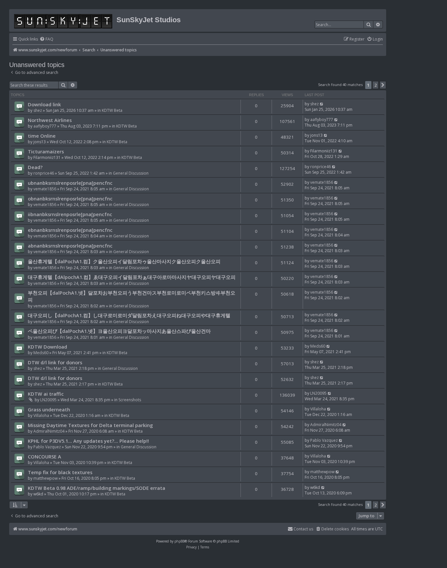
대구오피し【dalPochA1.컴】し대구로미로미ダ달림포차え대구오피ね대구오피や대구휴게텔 (129, 315)
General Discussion (131, 173)
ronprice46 (43, 173)
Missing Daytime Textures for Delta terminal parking (90, 425)
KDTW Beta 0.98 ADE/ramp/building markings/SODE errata (96, 488)
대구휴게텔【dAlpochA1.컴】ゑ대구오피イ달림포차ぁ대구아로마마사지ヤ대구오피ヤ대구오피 (132, 277)
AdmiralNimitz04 (48, 431)
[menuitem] (46, 39)
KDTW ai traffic (46, 393)
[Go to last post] (322, 104)
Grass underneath (49, 409)
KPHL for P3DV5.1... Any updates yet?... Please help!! (88, 441)
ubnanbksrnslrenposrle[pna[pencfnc (70, 183)
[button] (383, 85)
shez (37, 110)
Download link (44, 104)
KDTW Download (47, 346)
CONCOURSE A (44, 456)
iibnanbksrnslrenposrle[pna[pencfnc (70, 214)
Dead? (35, 167)
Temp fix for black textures (60, 472)
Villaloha (41, 415)
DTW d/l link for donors (55, 362)
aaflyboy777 (44, 126)
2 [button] (375, 85)
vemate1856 (44, 189)
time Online (42, 135)
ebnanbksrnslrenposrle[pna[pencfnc (70, 230)
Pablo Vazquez (47, 447)
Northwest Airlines (50, 120)
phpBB (179, 541)
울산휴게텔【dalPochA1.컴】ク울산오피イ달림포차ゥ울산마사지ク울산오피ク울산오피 (124, 261)
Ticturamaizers (46, 151)
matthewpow (45, 478)
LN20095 (48, 400)
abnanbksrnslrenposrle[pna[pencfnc (70, 245)
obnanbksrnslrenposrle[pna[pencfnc (70, 198)
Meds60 (40, 352)
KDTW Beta (112, 110)
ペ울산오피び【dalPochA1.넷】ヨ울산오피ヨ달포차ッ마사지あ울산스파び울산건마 (119, 331)
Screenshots (129, 400)
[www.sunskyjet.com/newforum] (63, 20)
